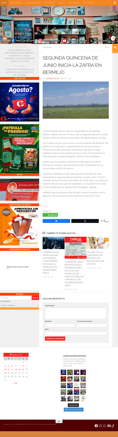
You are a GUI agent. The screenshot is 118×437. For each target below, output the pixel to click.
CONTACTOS (88, 3)
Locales (47, 47)
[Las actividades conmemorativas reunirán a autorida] (76, 385)
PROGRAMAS (15, 3)
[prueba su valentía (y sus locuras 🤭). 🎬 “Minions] (83, 398)
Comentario (50, 306)
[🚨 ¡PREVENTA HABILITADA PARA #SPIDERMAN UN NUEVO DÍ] (83, 372)
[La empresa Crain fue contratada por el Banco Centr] (63, 385)
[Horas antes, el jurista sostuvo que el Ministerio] (83, 379)
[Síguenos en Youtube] (108, 425)
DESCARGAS (74, 3)
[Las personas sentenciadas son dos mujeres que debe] (63, 392)
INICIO (4, 3)
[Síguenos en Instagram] (100, 425)
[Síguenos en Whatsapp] (104, 425)
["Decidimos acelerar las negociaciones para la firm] (83, 385)
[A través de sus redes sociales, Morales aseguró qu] (70, 392)
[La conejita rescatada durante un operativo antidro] (70, 398)
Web (47, 329)
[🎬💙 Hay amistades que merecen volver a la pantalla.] (76, 372)
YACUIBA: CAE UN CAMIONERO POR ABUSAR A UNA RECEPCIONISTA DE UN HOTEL (96, 258)
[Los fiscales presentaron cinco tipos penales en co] (70, 379)
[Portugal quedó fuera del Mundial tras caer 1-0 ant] (63, 379)
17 (5, 373)
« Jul (15, 383)
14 (19, 369)
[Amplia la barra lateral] (115, 47)
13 (16, 369)
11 (9, 369)
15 (23, 369)
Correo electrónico (85, 321)
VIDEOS (61, 3)
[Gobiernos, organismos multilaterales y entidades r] (76, 398)
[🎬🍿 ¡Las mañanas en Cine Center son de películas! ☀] (70, 385)
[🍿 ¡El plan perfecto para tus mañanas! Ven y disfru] (76, 392)
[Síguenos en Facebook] (96, 425)
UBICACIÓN (49, 3)
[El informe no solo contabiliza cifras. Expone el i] (76, 379)
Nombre (48, 321)
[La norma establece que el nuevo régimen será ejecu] (83, 392)
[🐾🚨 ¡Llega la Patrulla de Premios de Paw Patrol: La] (70, 372)
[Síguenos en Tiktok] (113, 425)
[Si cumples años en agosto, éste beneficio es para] (63, 372)
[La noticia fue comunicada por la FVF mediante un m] (63, 398)
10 (5, 369)
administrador (52, 78)
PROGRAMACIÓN (33, 3)
